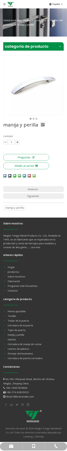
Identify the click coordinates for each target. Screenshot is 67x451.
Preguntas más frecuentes (23, 285)
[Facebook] (5, 404)
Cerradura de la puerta (20, 325)
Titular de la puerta (18, 320)
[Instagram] (28, 404)
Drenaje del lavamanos (20, 353)
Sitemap (39, 436)
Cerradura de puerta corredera (25, 358)
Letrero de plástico (18, 348)
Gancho (12, 339)
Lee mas (35, 247)
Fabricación (14, 281)
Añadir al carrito (24, 166)
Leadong (28, 436)
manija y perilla (14, 207)
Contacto (13, 290)
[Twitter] (17, 404)
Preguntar (24, 157)
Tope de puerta (16, 330)
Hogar (11, 267)
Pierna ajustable (17, 311)
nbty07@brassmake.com (20, 396)
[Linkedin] (11, 404)
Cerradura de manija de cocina (24, 344)
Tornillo (12, 316)
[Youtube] (22, 404)
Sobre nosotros (16, 276)
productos (13, 271)
